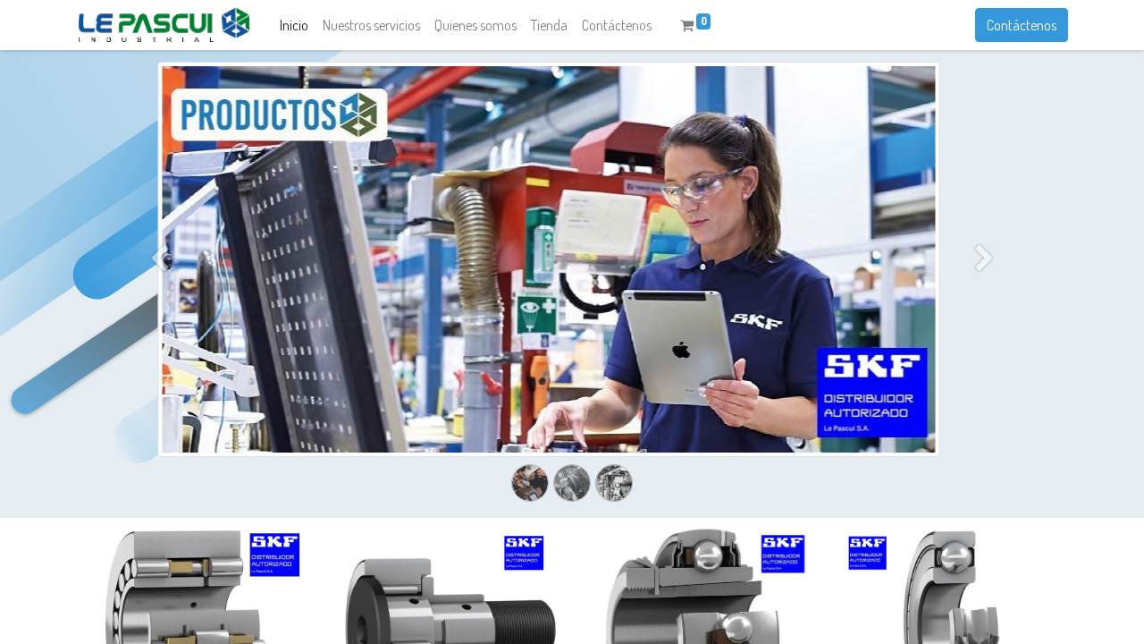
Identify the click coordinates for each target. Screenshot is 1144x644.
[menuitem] (294, 25)
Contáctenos (1021, 25)
